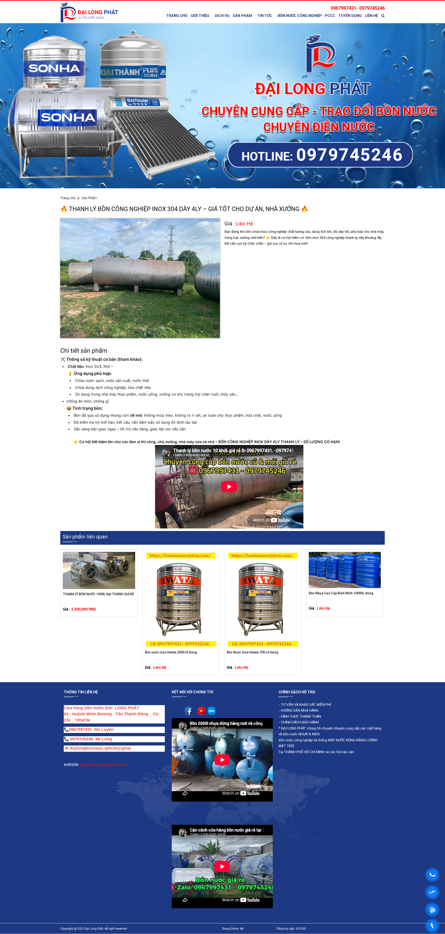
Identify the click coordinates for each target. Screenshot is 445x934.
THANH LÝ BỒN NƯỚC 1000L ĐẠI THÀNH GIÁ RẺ (98, 594)
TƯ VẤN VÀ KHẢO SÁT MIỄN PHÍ (306, 705)
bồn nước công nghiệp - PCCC (306, 15)
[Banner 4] (222, 105)
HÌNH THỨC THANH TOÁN (300, 716)
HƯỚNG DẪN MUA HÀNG (299, 711)
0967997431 (80, 729)
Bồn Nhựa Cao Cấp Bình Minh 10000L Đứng (341, 593)
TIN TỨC (264, 15)
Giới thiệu (200, 15)
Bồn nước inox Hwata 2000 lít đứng (171, 652)
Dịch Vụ (222, 15)
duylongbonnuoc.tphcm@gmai (99, 748)
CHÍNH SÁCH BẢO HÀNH (300, 722)
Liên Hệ (371, 15)
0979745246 (82, 739)
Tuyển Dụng (350, 15)
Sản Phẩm (242, 15)
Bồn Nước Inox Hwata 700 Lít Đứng (252, 652)
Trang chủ (177, 15)
